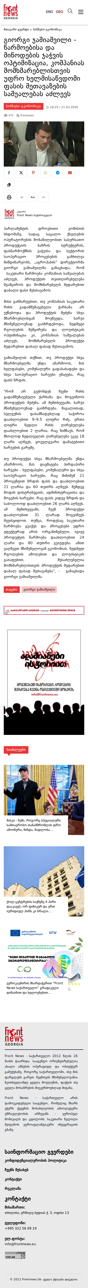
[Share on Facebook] (9, 173)
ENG (49, 12)
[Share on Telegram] (58, 173)
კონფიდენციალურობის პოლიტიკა (36, 1161)
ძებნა (75, 33)
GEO (59, 12)
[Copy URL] (9, 185)
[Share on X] (21, 173)
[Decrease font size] (21, 197)
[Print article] (9, 197)
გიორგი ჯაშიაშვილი (39, 589)
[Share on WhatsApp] (45, 173)
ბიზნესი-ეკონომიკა (23, 106)
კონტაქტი (13, 1179)
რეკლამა (13, 1189)
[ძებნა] (70, 11)
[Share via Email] (70, 173)
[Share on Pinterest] (33, 173)
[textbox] (44, 67)
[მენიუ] (80, 12)
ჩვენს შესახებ (16, 1170)
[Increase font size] (43, 197)
